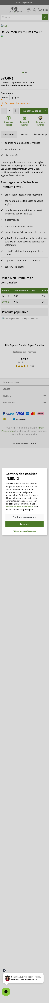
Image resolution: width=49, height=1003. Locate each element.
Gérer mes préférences (24, 530)
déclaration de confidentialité (19, 506)
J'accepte (24, 524)
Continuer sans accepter (25, 517)
